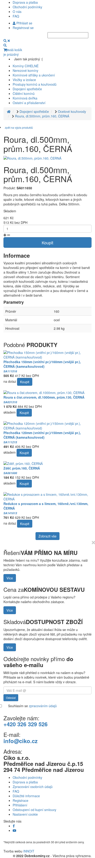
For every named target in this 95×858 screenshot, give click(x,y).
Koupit (47, 242)
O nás (17, 11)
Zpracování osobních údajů (33, 786)
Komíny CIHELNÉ (26, 66)
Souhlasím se (32, 705)
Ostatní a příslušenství (29, 102)
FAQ (16, 16)
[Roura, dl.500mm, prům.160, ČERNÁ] (32, 157)
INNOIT (28, 851)
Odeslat (11, 698)
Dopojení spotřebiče (27, 89)
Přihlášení (20, 805)
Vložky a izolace (24, 79)
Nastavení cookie (25, 814)
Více (9, 578)
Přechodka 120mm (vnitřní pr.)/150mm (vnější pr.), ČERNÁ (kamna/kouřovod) (42, 437)
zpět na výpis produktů (19, 127)
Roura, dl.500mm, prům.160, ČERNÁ (42, 116)
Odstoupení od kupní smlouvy (34, 809)
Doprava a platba (25, 2)
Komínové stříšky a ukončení (34, 75)
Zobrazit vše (47, 536)
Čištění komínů (24, 93)
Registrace (20, 800)
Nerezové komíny (25, 70)
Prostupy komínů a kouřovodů (34, 84)
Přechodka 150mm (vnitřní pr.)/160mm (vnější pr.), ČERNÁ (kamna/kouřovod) (42, 366)
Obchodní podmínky (27, 7)
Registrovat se (23, 27)
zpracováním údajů (43, 705)
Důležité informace (26, 796)
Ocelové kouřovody (72, 111)
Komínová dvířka (25, 98)
